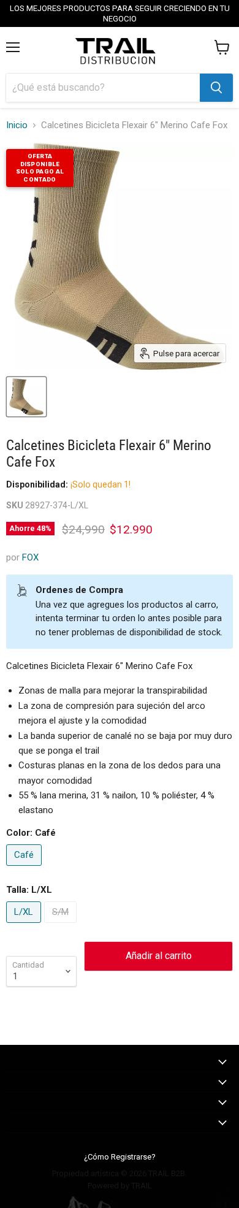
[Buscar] (216, 88)
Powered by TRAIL (120, 1185)
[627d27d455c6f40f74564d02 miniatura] (26, 396)
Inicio (17, 125)
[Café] (25, 868)
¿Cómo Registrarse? (120, 1156)
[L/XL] (25, 925)
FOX (30, 557)
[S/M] (62, 925)
